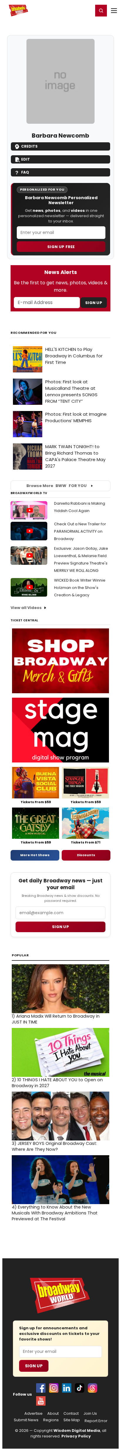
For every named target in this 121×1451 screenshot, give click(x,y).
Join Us (90, 1413)
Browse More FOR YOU (56, 485)
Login (86, 10)
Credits (29, 146)
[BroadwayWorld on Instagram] (53, 1388)
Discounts (86, 855)
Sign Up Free (61, 247)
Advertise (33, 1413)
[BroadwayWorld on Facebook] (41, 1388)
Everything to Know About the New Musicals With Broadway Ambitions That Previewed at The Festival (55, 1213)
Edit (25, 159)
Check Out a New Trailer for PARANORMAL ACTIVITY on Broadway (80, 531)
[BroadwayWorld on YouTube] (41, 1401)
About (53, 1413)
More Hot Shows (35, 855)
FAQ (25, 172)
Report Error (96, 1421)
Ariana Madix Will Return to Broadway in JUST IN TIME (56, 1019)
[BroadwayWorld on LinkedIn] (66, 1388)
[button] (101, 10)
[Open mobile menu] (114, 10)
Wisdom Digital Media (76, 1430)
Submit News (26, 1420)
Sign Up (93, 303)
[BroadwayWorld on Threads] (92, 1388)
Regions (51, 1420)
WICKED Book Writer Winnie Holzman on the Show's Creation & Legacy (79, 587)
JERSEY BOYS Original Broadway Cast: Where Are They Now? (54, 1146)
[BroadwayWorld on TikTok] (79, 1388)
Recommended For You (34, 333)
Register (70, 10)
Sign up (60, 927)
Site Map (71, 1420)
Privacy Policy (76, 1436)
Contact (71, 1413)
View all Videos (26, 607)
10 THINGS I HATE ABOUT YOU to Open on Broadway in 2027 (57, 1083)
